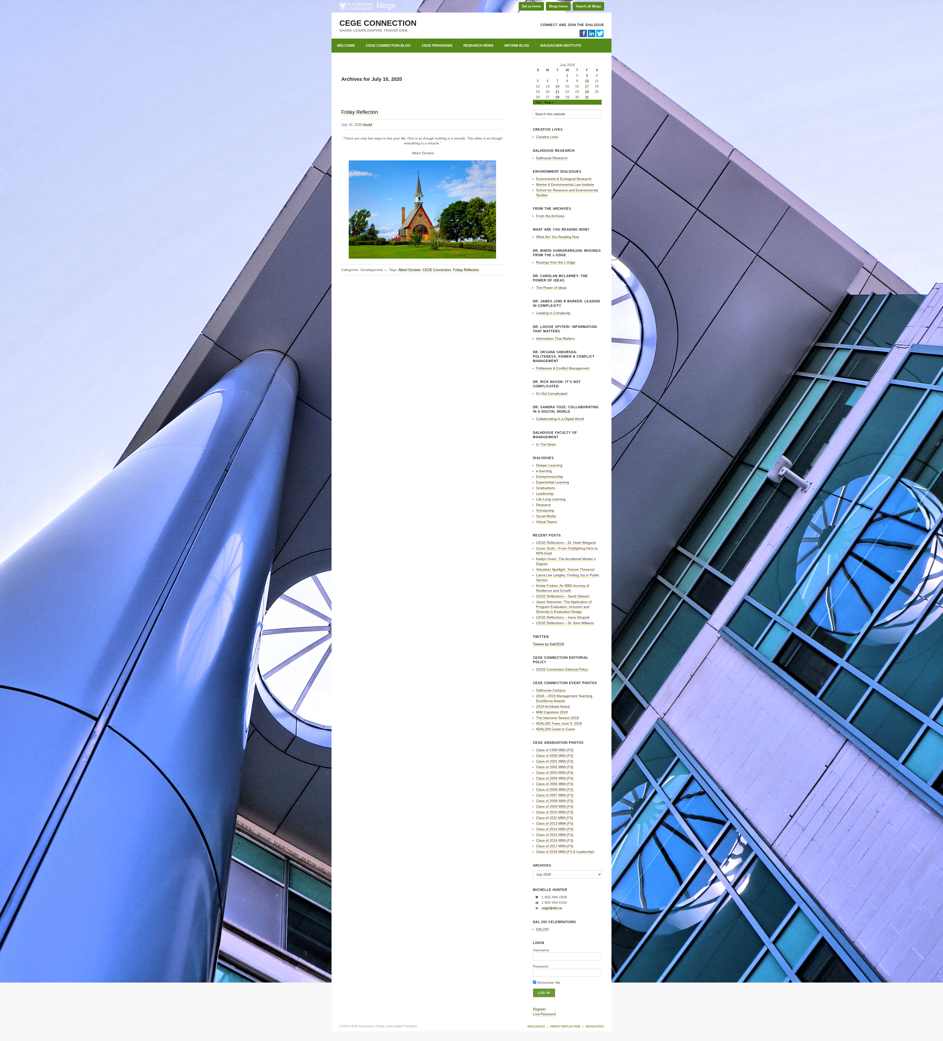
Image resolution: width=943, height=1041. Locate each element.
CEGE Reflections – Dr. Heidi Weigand (566, 543)
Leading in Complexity (553, 313)
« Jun (537, 102)
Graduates (594, 1026)
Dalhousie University (356, 6)
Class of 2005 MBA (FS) (554, 784)
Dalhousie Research (552, 158)
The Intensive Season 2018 (557, 718)
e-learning (544, 471)
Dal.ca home (531, 6)
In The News (546, 444)
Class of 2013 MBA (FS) (554, 823)
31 (587, 97)
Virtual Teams (546, 522)
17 (587, 86)
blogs (385, 5)
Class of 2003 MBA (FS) (554, 772)
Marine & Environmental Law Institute (565, 184)
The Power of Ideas (551, 288)
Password (540, 966)
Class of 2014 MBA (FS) (554, 829)
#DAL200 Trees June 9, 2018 (559, 723)
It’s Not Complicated (551, 393)
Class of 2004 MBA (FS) (554, 778)
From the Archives (550, 216)
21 (557, 92)
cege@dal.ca (551, 908)
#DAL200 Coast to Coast (555, 729)
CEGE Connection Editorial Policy (562, 669)
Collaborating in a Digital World (560, 419)
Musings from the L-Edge (555, 262)
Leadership (545, 493)
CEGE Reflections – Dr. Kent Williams (565, 623)
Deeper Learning (549, 465)
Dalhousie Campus (551, 690)
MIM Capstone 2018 (552, 712)
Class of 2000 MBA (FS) (554, 756)
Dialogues (536, 1026)
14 (557, 86)
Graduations (545, 488)
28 (557, 97)
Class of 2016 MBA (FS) (554, 840)
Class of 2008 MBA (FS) (554, 801)
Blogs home (558, 6)
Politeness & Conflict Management (562, 368)
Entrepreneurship (549, 476)
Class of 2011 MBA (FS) (554, 818)
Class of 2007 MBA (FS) (554, 795)
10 (587, 81)
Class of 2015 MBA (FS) (554, 835)
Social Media (546, 516)
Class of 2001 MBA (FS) (554, 761)
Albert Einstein (409, 270)
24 (587, 92)
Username (541, 950)
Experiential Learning (552, 482)
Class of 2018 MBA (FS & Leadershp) (565, 852)
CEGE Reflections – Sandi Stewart (562, 596)
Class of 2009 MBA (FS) (554, 806)
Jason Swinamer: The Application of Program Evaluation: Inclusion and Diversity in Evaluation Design (564, 607)
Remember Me (548, 983)
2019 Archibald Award (553, 706)
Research (543, 505)
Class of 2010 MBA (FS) (554, 812)
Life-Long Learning (551, 499)
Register (539, 1009)
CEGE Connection (377, 23)
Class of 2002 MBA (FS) (554, 767)
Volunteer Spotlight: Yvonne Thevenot (565, 569)
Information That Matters (555, 338)
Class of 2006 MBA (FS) (554, 789)
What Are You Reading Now (557, 237)
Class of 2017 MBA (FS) (554, 846)
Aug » (549, 102)
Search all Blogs (588, 6)
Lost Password (544, 1014)
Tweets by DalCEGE (548, 644)
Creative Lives (547, 137)
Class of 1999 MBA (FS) (554, 750)
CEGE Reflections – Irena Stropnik (563, 617)
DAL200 (542, 929)
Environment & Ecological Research (564, 179)
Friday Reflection (359, 112)
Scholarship (545, 510)
